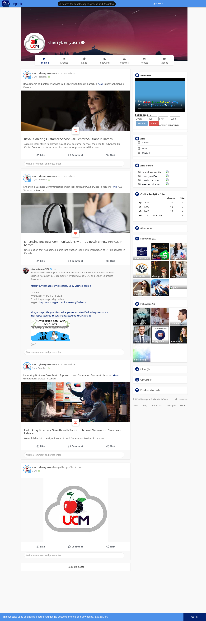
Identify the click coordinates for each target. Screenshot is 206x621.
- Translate (42, 76)
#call (100, 83)
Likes (143, 369)
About (136, 405)
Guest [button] (158, 3)
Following (145, 238)
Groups (144, 379)
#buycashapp (38, 312)
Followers (145, 304)
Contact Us (156, 405)
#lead (116, 375)
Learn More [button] (101, 616)
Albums (144, 228)
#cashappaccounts (41, 315)
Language (182, 399)
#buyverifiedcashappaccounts (62, 312)
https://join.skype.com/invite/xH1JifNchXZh (62, 302)
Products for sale (150, 390)
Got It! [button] (194, 617)
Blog (145, 405)
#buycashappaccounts (64, 315)
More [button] (183, 405)
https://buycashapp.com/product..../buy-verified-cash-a (61, 285)
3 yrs (34, 76)
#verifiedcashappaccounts (93, 312)
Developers (171, 405)
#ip (115, 186)
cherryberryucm (64, 42)
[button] (87, 3)
